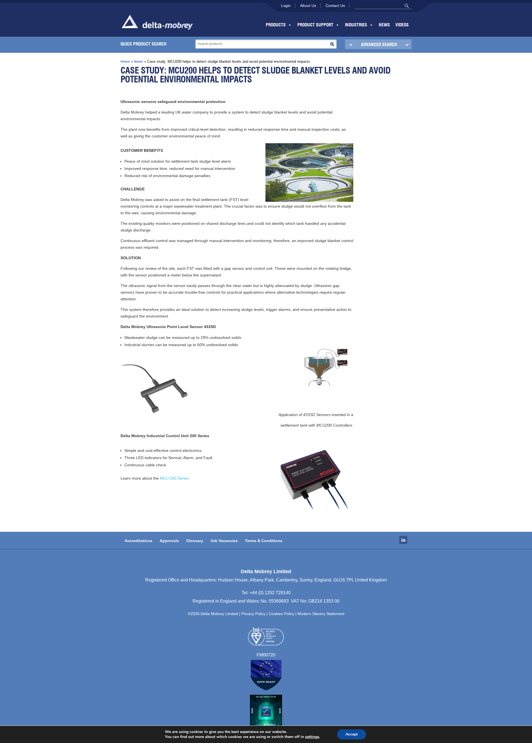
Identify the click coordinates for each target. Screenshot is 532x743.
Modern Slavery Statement (321, 613)
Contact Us (335, 5)
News (384, 25)
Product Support (315, 25)
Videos (402, 25)
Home (125, 62)
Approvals (169, 540)
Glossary (194, 540)
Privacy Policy (253, 613)
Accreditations (138, 540)
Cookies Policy (281, 613)
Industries (356, 25)
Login (286, 5)
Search (332, 44)
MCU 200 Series (174, 478)
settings (312, 736)
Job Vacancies (224, 540)
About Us (308, 5)
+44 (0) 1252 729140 (270, 592)
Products (276, 25)
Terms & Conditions (263, 540)
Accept (352, 734)
